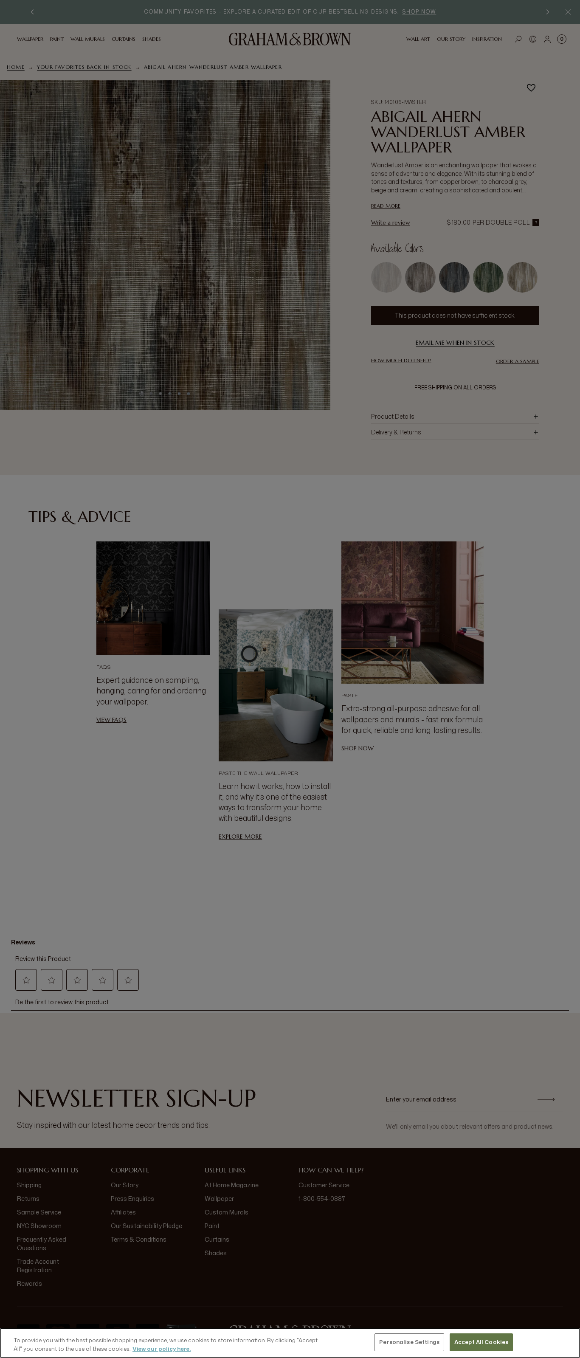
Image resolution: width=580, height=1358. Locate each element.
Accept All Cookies (481, 1342)
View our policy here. (161, 1348)
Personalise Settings (409, 1342)
